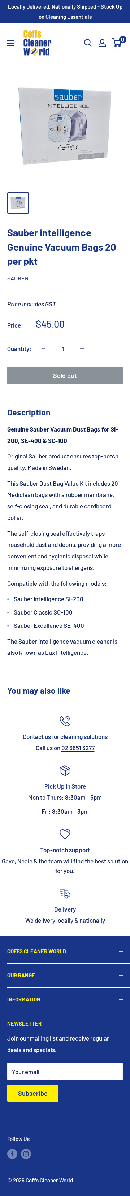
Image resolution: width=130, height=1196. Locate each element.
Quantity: (19, 348)
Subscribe (33, 1093)
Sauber (18, 278)
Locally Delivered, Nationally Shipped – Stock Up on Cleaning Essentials (65, 11)
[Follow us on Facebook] (12, 1153)
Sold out (65, 375)
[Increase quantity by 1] (82, 348)
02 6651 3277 (78, 747)
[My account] (102, 43)
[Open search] (88, 43)
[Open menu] (10, 43)
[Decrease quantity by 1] (43, 348)
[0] (116, 42)
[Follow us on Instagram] (26, 1153)
